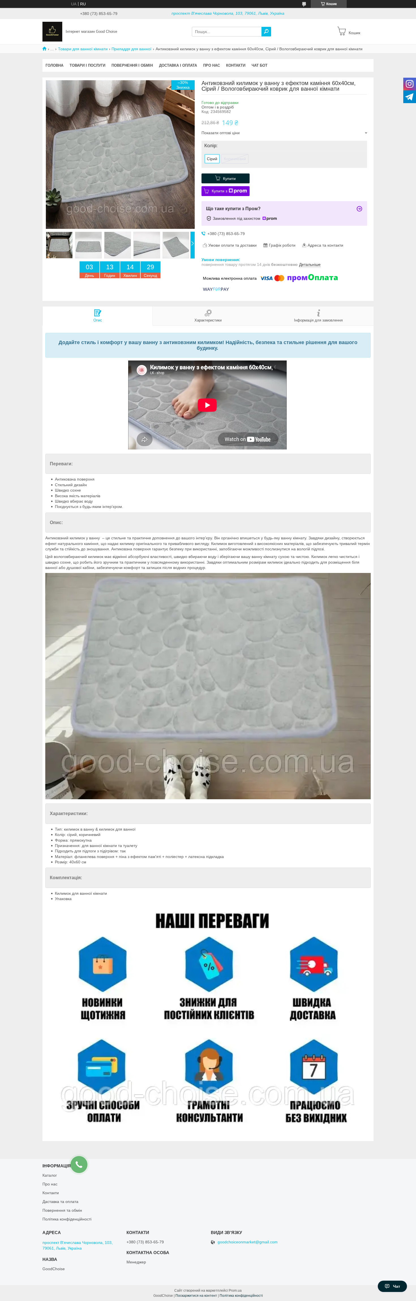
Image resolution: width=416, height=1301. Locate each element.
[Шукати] (266, 31)
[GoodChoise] (52, 31)
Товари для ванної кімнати (83, 49)
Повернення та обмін (62, 1210)
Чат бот (259, 65)
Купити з (219, 191)
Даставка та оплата (60, 1201)
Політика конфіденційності (66, 1219)
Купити (229, 178)
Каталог (49, 1175)
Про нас (211, 65)
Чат (396, 1286)
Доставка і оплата (178, 65)
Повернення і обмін (132, 65)
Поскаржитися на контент (196, 1296)
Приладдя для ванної (131, 49)
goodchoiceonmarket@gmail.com (248, 1242)
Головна (54, 65)
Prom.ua (235, 1291)
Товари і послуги (87, 65)
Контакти (235, 65)
